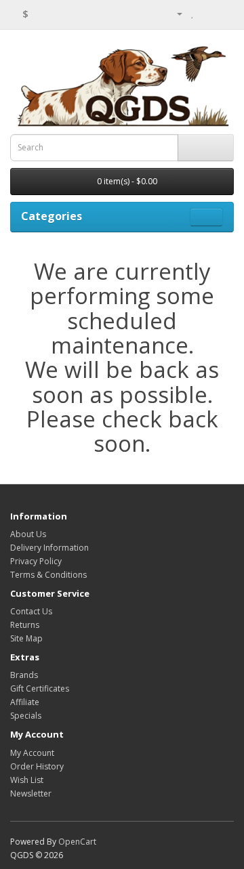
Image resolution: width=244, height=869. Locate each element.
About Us (28, 534)
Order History (37, 766)
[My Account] (174, 13)
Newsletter (31, 793)
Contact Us (31, 611)
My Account (32, 753)
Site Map (26, 638)
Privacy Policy (36, 561)
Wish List (26, 780)
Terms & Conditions (48, 574)
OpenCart (77, 841)
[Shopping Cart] (207, 13)
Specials (25, 715)
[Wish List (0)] (193, 13)
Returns (24, 625)
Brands (24, 675)
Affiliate (24, 702)
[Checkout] (223, 13)
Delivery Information (49, 547)
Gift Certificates (39, 688)
